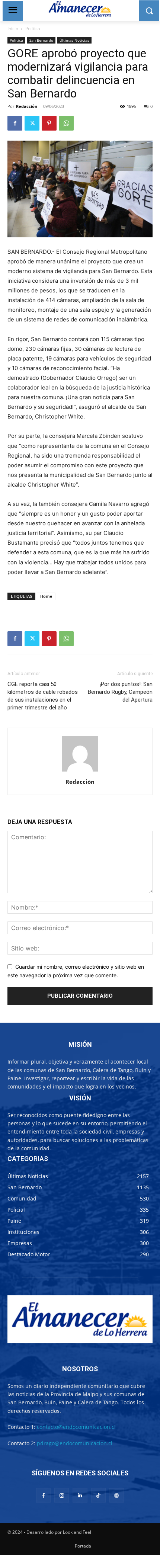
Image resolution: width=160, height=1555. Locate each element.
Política (32, 28)
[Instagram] (61, 1495)
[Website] (116, 1495)
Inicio (12, 28)
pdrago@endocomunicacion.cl (74, 1443)
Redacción (26, 106)
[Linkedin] (80, 1495)
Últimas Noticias (74, 40)
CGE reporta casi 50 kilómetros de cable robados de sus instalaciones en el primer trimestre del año (42, 696)
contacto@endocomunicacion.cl (76, 1426)
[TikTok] (98, 1495)
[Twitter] (32, 123)
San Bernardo (41, 40)
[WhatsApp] (66, 123)
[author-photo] (80, 771)
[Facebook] (14, 123)
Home (46, 596)
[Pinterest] (49, 123)
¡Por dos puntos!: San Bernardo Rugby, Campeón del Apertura (120, 692)
